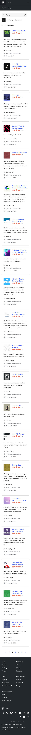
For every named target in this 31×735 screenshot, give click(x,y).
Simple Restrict (17, 374)
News (3, 665)
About (4, 662)
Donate (19, 683)
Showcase (19, 662)
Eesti (7, 708)
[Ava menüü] (28, 2)
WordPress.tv (7, 686)
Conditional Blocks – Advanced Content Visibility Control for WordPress (19, 187)
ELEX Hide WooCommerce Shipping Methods (18, 313)
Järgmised (26, 652)
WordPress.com (7, 691)
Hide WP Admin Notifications (19, 65)
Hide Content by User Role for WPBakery (18, 220)
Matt (4, 694)
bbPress (5, 698)
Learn (3, 676)
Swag (19, 686)
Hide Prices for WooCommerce (19, 499)
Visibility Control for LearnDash (18, 280)
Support (4, 680)
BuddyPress (6, 701)
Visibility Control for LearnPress (18, 530)
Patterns (19, 671)
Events (18, 680)
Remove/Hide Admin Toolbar (17, 564)
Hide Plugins (16, 405)
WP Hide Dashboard (19, 152)
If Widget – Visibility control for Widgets (19, 251)
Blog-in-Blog (16, 465)
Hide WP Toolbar (18, 434)
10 (21, 652)
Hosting (4, 668)
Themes (18, 665)
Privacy (4, 671)
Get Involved (20, 676)
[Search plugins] (25, 15)
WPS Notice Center (19, 31)
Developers (5, 683)
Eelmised (5, 652)
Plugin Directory (6, 8)
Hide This (15, 95)
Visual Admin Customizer (17, 623)
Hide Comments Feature (18, 346)
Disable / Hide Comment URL (17, 592)
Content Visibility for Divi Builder (18, 127)
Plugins (18, 668)
